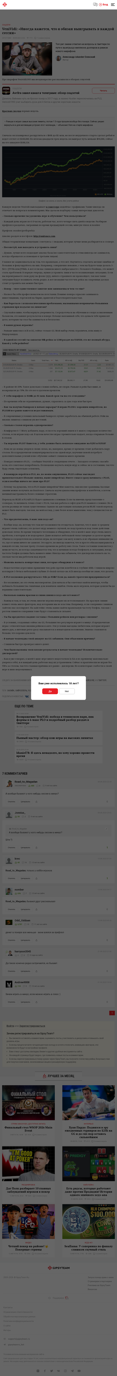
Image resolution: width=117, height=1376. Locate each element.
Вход (105, 4)
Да (50, 691)
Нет (67, 691)
